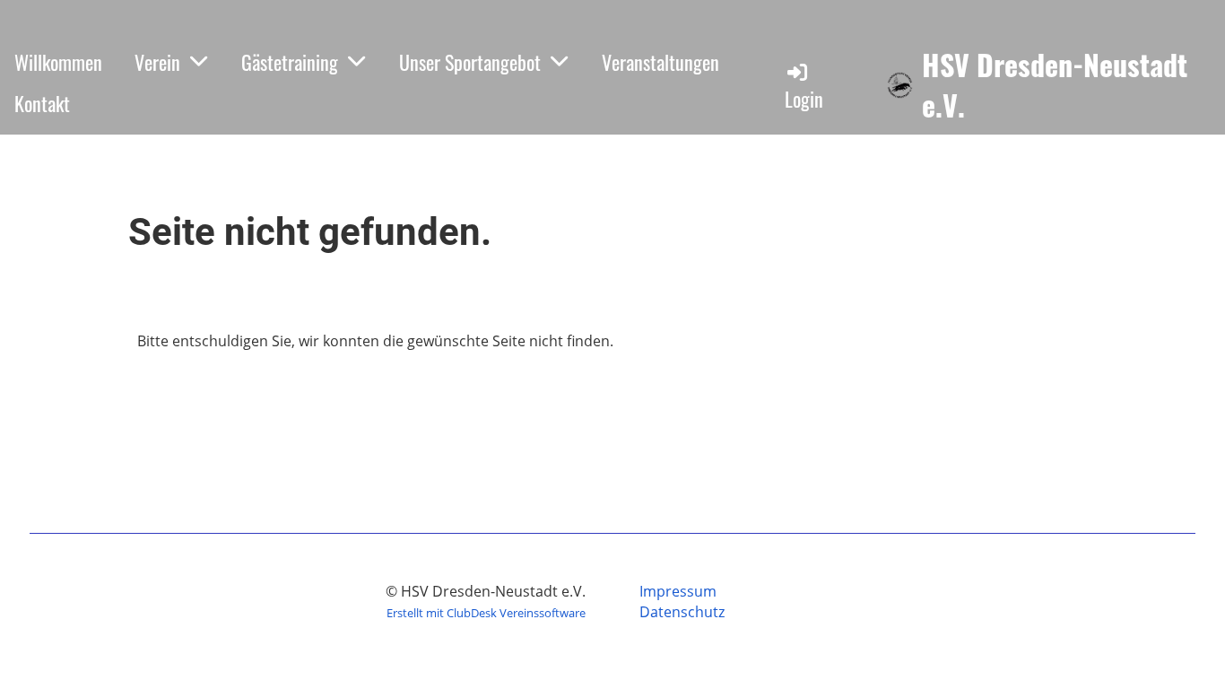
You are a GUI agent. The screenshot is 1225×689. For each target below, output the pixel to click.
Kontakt (42, 103)
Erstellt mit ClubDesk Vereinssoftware (486, 613)
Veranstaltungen (660, 62)
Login (804, 98)
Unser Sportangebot (470, 62)
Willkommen (58, 62)
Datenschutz (682, 612)
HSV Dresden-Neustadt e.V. (1054, 85)
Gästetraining (289, 62)
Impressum (678, 591)
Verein (157, 62)
